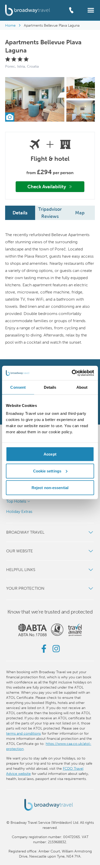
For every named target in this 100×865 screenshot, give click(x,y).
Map (80, 212)
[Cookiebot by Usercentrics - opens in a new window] (72, 373)
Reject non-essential (50, 488)
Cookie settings (47, 471)
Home (10, 25)
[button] (91, 10)
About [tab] (82, 387)
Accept (50, 454)
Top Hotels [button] (16, 501)
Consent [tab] (18, 387)
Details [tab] (50, 387)
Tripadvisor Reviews (50, 212)
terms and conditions (23, 733)
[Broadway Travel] (27, 10)
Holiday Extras (19, 511)
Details (20, 212)
